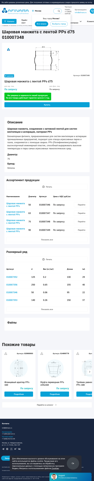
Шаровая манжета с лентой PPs (15, 204)
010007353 (11, 300)
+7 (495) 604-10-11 (8, 434)
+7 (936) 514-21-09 (8, 439)
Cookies (55, 468)
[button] (36, 11)
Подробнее (19, 394)
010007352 (11, 277)
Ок (73, 463)
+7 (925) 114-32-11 (68, 13)
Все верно (41, 24)
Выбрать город (59, 24)
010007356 (11, 284)
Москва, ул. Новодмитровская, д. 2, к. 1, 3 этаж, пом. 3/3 (12, 444)
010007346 (11, 292)
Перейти (81, 204)
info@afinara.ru (81, 12)
